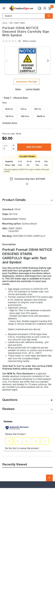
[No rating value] (10, 41)
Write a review (29, 41)
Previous (7, 60)
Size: (4, 103)
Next (48, 60)
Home (4, 23)
